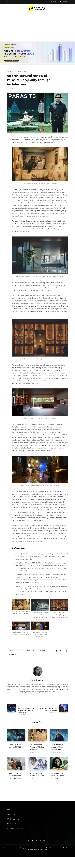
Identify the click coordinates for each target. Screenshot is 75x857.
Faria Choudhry (38, 680)
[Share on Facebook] (56, 650)
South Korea (13, 654)
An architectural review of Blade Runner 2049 (57, 747)
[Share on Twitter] (60, 650)
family (20, 651)
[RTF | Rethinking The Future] (37, 8)
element (44, 368)
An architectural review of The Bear (37, 774)
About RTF (10, 809)
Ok (37, 853)
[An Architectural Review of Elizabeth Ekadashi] (37, 735)
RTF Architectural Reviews (16, 71)
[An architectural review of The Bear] (37, 763)
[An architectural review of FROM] (16, 735)
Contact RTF (11, 814)
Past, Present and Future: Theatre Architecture (48, 709)
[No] (73, 851)
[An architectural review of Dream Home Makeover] (16, 763)
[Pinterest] (66, 650)
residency (43, 651)
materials (15, 505)
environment (61, 309)
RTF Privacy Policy (13, 824)
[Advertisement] (37, 27)
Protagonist (31, 651)
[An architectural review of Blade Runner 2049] (59, 735)
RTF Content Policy (13, 819)
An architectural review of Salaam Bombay (58, 775)
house (30, 435)
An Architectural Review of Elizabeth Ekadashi (37, 747)
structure (22, 142)
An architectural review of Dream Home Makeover (15, 775)
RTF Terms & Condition (15, 829)
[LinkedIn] (63, 650)
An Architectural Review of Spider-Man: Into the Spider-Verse (26, 710)
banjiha (11, 651)
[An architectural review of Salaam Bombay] (59, 763)
